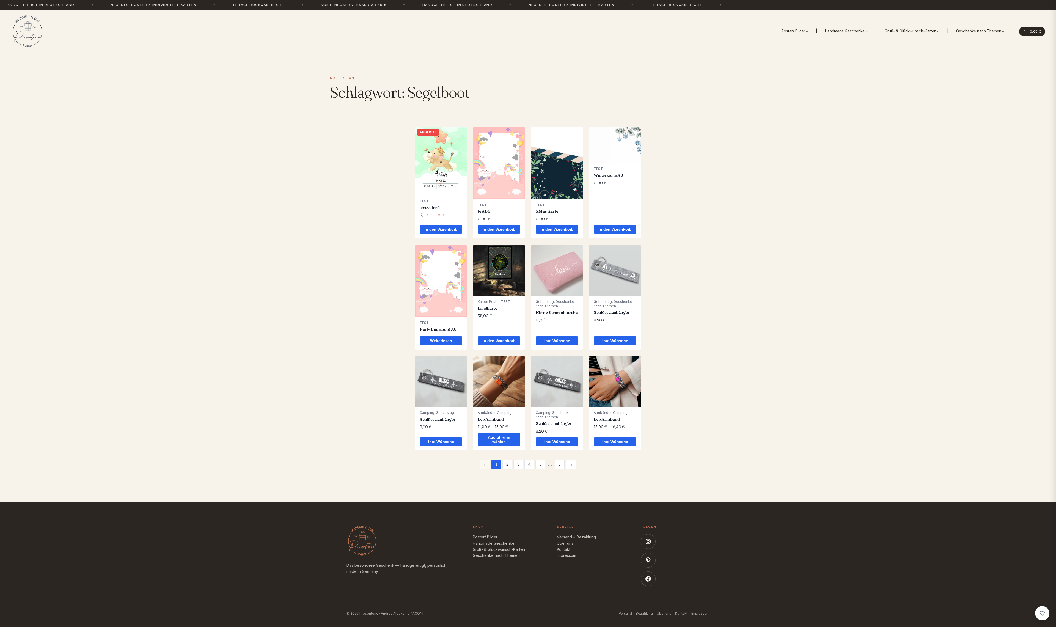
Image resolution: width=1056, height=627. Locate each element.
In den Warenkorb (441, 229)
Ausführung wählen (499, 439)
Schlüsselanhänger (611, 312)
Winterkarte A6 (608, 175)
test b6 (484, 211)
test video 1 (430, 207)
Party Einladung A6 (438, 329)
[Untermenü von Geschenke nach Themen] (1003, 31)
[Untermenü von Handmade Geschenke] (866, 31)
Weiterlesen (441, 340)
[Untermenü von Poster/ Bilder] (807, 31)
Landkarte (487, 307)
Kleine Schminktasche (557, 312)
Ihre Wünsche (557, 340)
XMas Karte (547, 211)
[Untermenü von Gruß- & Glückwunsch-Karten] (938, 31)
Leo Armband (491, 419)
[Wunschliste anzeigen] (1042, 613)
